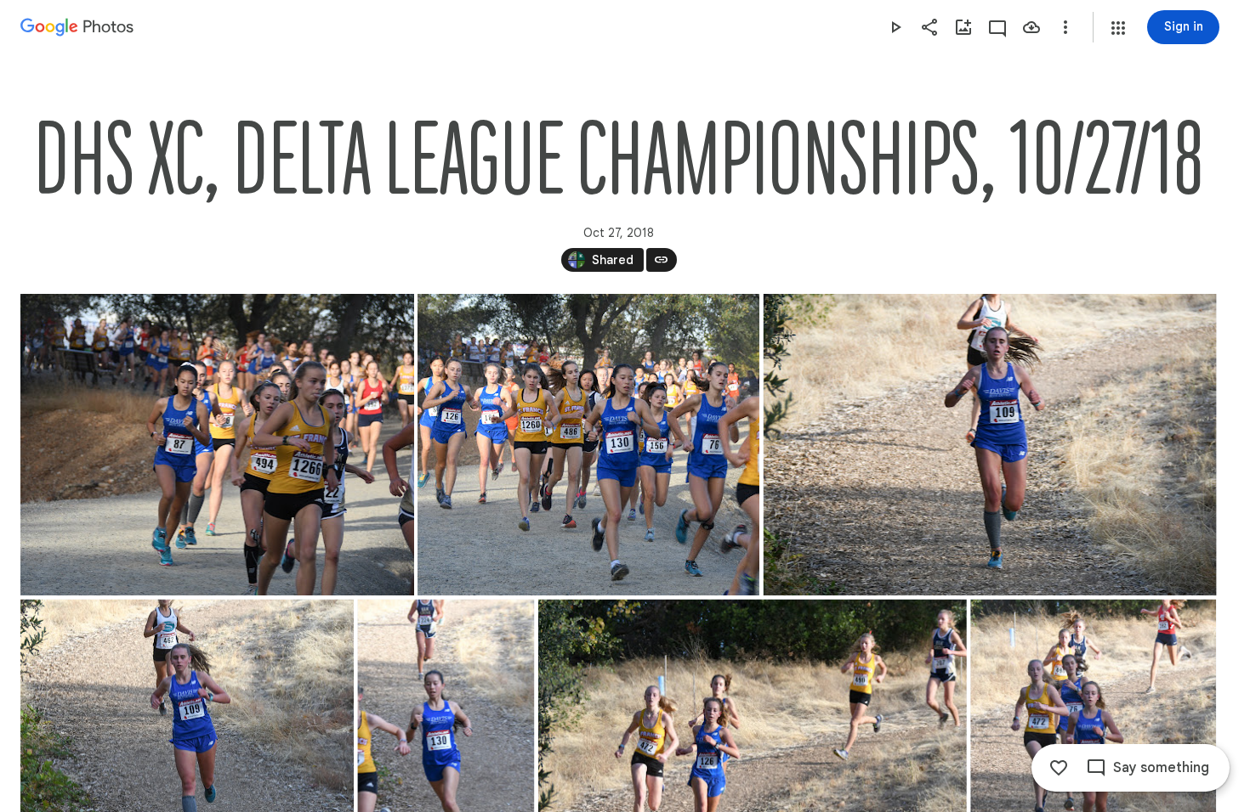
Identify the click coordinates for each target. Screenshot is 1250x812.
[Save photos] (1031, 27)
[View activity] (997, 27)
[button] (1118, 28)
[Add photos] (963, 27)
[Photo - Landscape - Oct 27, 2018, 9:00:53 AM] (217, 444)
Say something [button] (1161, 767)
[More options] (1065, 27)
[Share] (929, 27)
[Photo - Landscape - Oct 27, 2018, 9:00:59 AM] (588, 444)
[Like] (1059, 768)
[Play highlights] (895, 27)
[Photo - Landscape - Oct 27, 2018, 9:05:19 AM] (990, 444)
